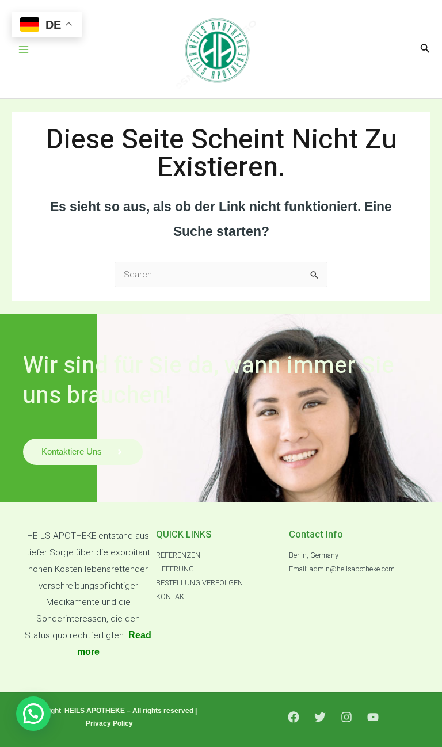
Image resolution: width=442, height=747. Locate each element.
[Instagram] (346, 717)
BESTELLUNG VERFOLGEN (199, 582)
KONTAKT (172, 596)
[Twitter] (320, 717)
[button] (33, 713)
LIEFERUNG (175, 569)
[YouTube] (373, 717)
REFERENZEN (178, 555)
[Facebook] (293, 717)
